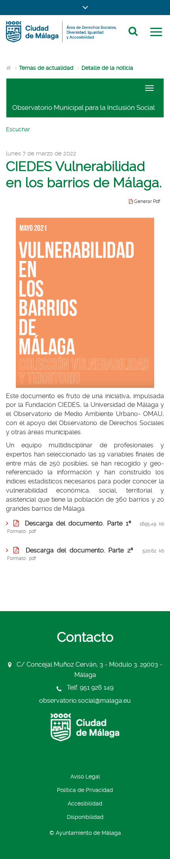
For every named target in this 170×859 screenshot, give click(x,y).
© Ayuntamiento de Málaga (85, 833)
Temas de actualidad (46, 68)
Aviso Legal (85, 776)
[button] (85, 7)
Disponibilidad (85, 817)
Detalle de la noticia (107, 68)
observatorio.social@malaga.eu (85, 700)
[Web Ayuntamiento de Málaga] (85, 727)
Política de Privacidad (85, 790)
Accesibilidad (85, 803)
